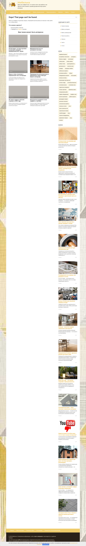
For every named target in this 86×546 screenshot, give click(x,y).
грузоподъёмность (71, 63)
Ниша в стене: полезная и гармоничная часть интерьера (17, 74)
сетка (70, 106)
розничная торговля (63, 101)
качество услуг (70, 66)
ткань (69, 113)
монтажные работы (63, 73)
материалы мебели (69, 68)
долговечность (62, 66)
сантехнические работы (64, 103)
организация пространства (64, 80)
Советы (67, 12)
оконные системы (63, 77)
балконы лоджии (62, 59)
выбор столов (62, 63)
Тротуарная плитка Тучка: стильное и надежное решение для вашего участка (67, 514)
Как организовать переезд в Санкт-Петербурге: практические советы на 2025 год (67, 196)
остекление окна (72, 84)
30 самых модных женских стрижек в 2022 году (16, 100)
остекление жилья (63, 84)
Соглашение (39, 530)
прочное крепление (63, 96)
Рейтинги (60, 12)
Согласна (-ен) (46, 544)
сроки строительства (63, 108)
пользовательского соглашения (39, 541)
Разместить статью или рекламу (52, 530)
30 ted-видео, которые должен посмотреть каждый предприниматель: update (17, 50)
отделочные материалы (64, 87)
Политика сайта (30, 530)
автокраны (73, 56)
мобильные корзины (63, 70)
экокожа (61, 120)
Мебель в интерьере (25, 12)
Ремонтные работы (51, 12)
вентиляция (70, 59)
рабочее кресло (72, 96)
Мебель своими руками (38, 12)
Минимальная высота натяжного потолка (36, 49)
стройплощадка (62, 113)
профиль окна (73, 94)
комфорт (61, 68)
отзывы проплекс (62, 89)
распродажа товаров (63, 99)
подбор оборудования (63, 94)
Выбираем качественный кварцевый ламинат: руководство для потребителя (67, 168)
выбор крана (62, 61)
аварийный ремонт (63, 54)
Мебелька (24, 2)
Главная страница (14, 12)
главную (20, 29)
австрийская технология (64, 56)
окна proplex (73, 75)
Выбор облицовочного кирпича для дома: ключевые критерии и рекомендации (66, 461)
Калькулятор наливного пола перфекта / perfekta (38, 100)
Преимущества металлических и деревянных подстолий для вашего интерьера (39, 75)
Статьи (72, 12)
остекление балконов (71, 82)
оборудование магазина (64, 75)
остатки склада (62, 82)
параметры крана (72, 89)
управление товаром (63, 117)
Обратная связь (20, 530)
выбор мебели (70, 61)
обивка (70, 73)
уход (71, 117)
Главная (12, 530)
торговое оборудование (64, 115)
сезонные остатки (62, 106)
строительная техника (63, 110)
